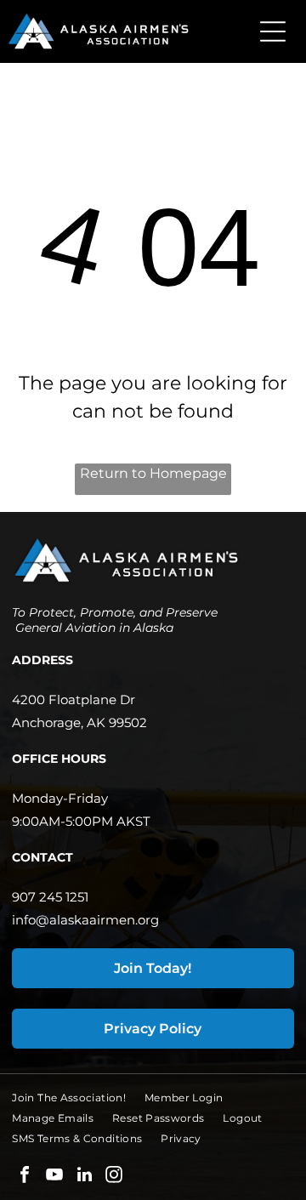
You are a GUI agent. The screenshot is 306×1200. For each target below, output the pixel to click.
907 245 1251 (50, 897)
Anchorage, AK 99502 (79, 722)
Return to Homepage (153, 473)
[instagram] (114, 1176)
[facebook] (24, 1176)
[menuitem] (78, 1098)
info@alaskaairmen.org (85, 920)
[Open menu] (273, 31)
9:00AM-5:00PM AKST (81, 821)
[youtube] (54, 1176)
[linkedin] (84, 1176)
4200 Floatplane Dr (73, 699)
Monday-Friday (60, 798)
